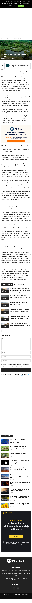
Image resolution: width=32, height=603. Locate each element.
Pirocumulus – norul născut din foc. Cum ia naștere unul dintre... (20, 489)
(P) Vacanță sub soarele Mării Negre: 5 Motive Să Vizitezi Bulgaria (20, 296)
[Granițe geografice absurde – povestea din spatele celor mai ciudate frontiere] (5, 441)
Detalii (15, 5)
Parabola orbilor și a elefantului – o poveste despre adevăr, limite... (19, 468)
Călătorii (6, 38)
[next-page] (5, 331)
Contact (26, 594)
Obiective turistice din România (16, 38)
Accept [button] (21, 5)
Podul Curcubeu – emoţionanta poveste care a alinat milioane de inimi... (19, 476)
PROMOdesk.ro (16, 579)
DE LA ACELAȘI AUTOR (19, 284)
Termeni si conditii (7, 594)
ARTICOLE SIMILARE (7, 284)
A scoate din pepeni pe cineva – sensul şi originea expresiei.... (18, 454)
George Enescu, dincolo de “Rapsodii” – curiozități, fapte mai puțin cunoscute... (20, 462)
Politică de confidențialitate (18, 594)
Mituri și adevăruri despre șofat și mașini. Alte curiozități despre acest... (19, 497)
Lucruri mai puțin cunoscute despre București (18, 303)
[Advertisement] (16, 20)
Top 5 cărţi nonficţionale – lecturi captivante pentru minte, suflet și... (19, 447)
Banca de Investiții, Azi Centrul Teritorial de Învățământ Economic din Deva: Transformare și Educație (20, 325)
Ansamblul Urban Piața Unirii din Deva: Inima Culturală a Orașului (19, 317)
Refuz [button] (10, 5)
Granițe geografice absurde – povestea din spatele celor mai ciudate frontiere (18, 441)
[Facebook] (14, 588)
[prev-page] (2, 331)
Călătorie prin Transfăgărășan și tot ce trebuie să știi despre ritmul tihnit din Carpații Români (20, 290)
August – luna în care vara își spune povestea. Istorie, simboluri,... (20, 504)
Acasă (2, 38)
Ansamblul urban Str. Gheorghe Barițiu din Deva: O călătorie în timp (19, 311)
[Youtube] (18, 588)
